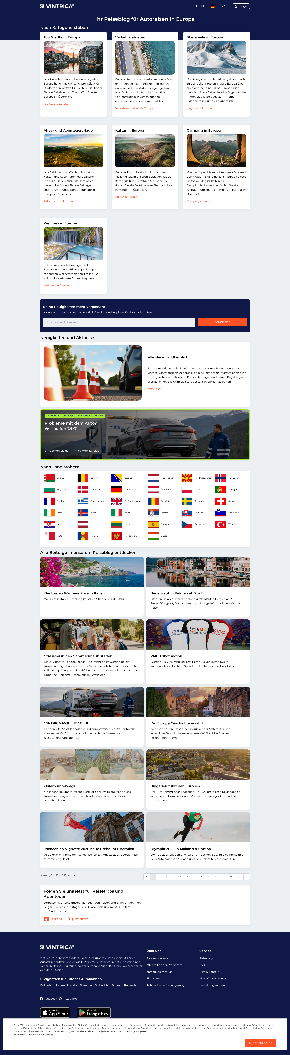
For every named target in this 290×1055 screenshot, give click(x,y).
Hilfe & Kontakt (209, 971)
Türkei (231, 524)
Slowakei (199, 512)
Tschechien (200, 524)
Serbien (164, 512)
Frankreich (62, 501)
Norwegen (233, 478)
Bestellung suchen (212, 985)
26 (239, 876)
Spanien (165, 524)
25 (231, 876)
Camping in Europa (204, 130)
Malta (59, 536)
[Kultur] (145, 151)
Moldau (94, 536)
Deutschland (130, 489)
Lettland (94, 524)
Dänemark (95, 489)
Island (93, 512)
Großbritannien (132, 501)
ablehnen (90, 1031)
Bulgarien (61, 489)
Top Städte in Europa (62, 37)
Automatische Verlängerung (165, 985)
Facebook (57, 918)
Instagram (81, 918)
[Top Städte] (73, 57)
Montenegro (130, 536)
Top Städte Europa (56, 103)
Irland (60, 512)
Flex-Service (154, 978)
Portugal (232, 489)
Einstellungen (129, 1031)
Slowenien (233, 512)
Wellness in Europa (60, 223)
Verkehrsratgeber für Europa (134, 108)
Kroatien (61, 524)
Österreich (166, 489)
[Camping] (216, 150)
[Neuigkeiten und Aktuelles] (93, 373)
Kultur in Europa (129, 130)
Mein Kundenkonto (212, 978)
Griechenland (97, 501)
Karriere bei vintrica (159, 971)
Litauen (128, 524)
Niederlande (167, 478)
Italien (127, 512)
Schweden (200, 501)
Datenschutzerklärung (40, 1034)
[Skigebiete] (216, 57)
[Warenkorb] (223, 6)
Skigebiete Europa (199, 108)
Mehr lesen (155, 388)
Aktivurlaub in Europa (58, 201)
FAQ (202, 965)
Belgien (94, 478)
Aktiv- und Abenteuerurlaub (68, 130)
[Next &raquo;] (246, 876)
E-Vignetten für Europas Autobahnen (71, 979)
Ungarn (164, 536)
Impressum (20, 1034)
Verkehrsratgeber (130, 37)
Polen (197, 489)
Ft (201, 6)
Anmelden (223, 322)
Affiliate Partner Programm (164, 965)
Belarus (60, 478)
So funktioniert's (157, 958)
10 (216, 876)
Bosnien (128, 478)
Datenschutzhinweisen (26, 1031)
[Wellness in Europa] (73, 243)
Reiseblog (206, 958)
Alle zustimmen (260, 1043)
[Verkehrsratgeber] (145, 58)
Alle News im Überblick (168, 357)
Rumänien (166, 501)
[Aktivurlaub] (73, 150)
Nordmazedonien (203, 478)
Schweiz (232, 501)
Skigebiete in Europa (205, 37)
